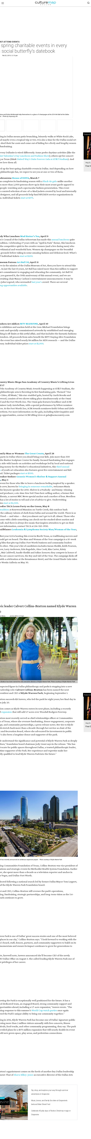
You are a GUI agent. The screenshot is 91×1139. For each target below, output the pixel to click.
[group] (14, 125)
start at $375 (27, 197)
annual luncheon (60, 239)
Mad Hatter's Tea (29, 236)
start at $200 (26, 256)
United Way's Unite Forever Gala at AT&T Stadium (42, 159)
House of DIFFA (20, 178)
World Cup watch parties (44, 1010)
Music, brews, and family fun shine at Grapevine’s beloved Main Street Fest (49, 1102)
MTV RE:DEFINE (29, 323)
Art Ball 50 (23, 262)
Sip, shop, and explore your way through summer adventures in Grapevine (49, 1092)
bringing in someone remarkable (35, 486)
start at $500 (26, 473)
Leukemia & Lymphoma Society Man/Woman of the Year (44, 529)
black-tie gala (50, 181)
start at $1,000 (36, 343)
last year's (37, 282)
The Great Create (34, 453)
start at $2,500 (10, 503)
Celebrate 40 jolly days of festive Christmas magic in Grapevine (51, 1113)
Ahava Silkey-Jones (23, 1074)
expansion (6, 711)
